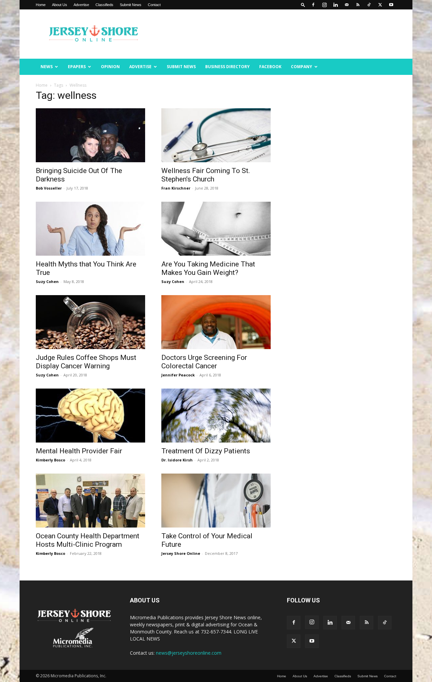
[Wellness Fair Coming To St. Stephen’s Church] (216, 135)
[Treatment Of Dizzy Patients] (216, 416)
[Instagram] (324, 4)
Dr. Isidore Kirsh (177, 459)
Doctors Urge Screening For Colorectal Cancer (204, 361)
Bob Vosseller (49, 188)
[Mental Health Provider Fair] (90, 416)
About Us (59, 5)
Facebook (270, 66)
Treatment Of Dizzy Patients (205, 451)
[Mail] (347, 4)
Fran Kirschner (175, 188)
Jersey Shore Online (180, 553)
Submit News (130, 5)
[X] (380, 4)
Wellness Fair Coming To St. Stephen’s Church (205, 175)
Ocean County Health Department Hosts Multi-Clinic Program (87, 540)
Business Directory (227, 66)
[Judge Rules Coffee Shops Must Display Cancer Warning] (90, 322)
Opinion (110, 66)
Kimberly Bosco (50, 459)
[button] (303, 4)
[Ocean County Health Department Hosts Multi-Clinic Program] (90, 501)
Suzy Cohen (47, 281)
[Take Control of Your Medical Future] (216, 501)
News (46, 66)
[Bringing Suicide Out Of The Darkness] (90, 135)
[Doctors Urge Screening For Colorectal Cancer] (216, 322)
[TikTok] (369, 4)
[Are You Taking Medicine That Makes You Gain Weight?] (216, 229)
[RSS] (358, 4)
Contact (154, 5)
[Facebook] (313, 4)
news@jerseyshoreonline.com (188, 653)
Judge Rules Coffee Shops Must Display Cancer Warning (86, 361)
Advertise (81, 5)
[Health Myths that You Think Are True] (90, 229)
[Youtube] (391, 4)
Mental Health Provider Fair (79, 451)
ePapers (77, 66)
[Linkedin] (335, 4)
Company (301, 66)
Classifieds (104, 5)
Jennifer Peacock (178, 374)
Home (41, 5)
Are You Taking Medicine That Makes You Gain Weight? (208, 268)
